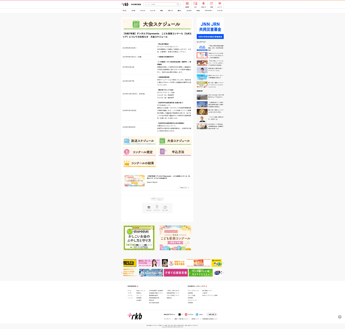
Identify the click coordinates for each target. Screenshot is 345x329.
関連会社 (169, 298)
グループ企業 (191, 295)
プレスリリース (192, 300)
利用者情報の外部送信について (209, 319)
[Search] (178, 4)
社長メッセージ (140, 290)
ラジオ (133, 10)
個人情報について (207, 290)
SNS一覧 (211, 314)
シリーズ (219, 10)
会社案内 (138, 300)
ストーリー (139, 295)
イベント (142, 10)
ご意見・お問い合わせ (173, 290)
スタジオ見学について (173, 295)
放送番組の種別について (156, 293)
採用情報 (138, 298)
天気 (161, 10)
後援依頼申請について (173, 293)
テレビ (124, 10)
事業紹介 (138, 293)
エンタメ (189, 10)
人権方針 (204, 293)
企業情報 (190, 293)
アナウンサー (208, 10)
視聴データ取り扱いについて (181, 319)
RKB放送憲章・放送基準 (156, 290)
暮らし (179, 10)
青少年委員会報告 (154, 303)
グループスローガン (193, 290)
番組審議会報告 (153, 295)
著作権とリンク (195, 319)
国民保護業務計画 (154, 298)
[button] (121, 263)
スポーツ (170, 10)
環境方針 (151, 300)
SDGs (198, 10)
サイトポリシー (167, 319)
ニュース (152, 10)
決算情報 (190, 303)
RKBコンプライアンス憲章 (209, 295)
